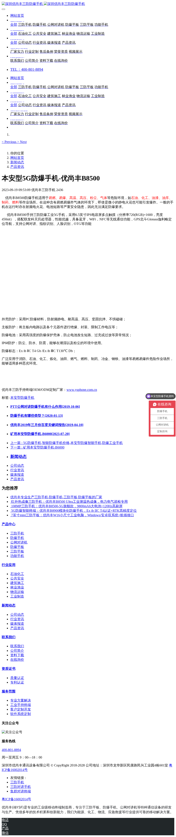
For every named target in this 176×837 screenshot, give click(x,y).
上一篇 (66, 443)
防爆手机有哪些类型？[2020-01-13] (36, 415)
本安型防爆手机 (22, 397)
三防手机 (17, 533)
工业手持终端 (20, 705)
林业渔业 (17, 587)
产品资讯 (17, 167)
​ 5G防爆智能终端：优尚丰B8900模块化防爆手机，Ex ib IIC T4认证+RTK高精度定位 (73, 510)
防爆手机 (17, 538)
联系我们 (8, 637)
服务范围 (8, 691)
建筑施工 (17, 583)
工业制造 (17, 596)
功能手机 (17, 556)
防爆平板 (17, 547)
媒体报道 (17, 474)
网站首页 (17, 15)
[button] (9, 142)
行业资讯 (17, 470)
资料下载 (17, 655)
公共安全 (17, 578)
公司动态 (17, 465)
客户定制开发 (20, 709)
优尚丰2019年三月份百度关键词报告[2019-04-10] (46, 425)
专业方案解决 (20, 700)
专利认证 (17, 682)
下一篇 (37, 447)
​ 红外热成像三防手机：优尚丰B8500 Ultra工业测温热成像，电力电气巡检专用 (69, 501)
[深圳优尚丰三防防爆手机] (88, 4)
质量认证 (17, 678)
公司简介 (17, 650)
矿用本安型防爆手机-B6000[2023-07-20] (40, 434)
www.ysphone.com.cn (82, 389)
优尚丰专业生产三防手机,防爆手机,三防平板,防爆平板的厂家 (56, 497)
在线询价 (17, 659)
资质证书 (8, 668)
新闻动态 (17, 162)
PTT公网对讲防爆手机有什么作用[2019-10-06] (45, 406)
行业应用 (8, 565)
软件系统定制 (20, 714)
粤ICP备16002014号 (16, 799)
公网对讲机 (18, 542)
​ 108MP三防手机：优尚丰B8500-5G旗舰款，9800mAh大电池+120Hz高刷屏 (66, 506)
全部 (13, 24)
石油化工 (17, 574)
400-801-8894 (11, 750)
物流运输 (17, 592)
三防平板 (17, 551)
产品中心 (8, 524)
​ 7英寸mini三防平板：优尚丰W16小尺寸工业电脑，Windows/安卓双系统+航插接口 (72, 515)
